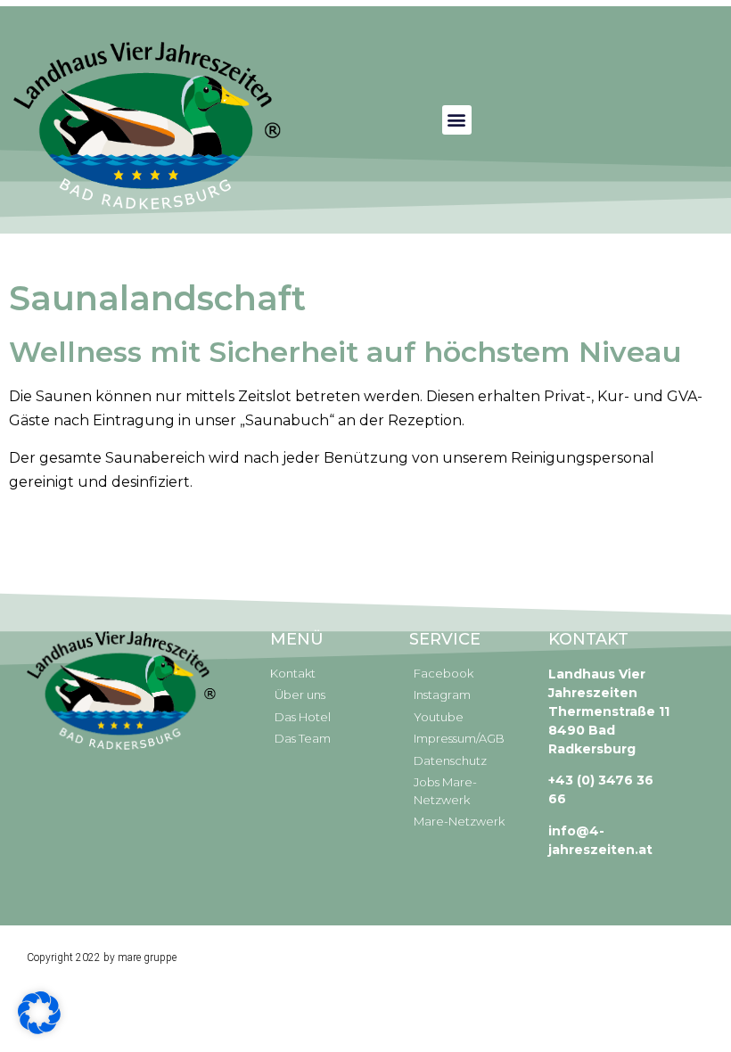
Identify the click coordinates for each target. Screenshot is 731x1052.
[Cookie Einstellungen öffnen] (39, 1029)
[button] (457, 120)
